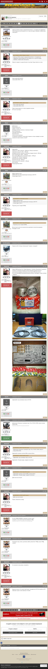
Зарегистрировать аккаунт (13, 632)
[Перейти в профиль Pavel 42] (6, 425)
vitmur (6, 75)
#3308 (45, 194)
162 (9, 23)
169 (26, 23)
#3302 (45, 51)
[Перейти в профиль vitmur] (6, 81)
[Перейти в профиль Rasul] (6, 176)
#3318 (45, 538)
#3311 (45, 266)
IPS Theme (22, 653)
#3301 (45, 26)
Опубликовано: (17, 26)
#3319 (45, 562)
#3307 (45, 170)
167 (21, 23)
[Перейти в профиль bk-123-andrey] (6, 248)
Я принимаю (44, 665)
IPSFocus (26, 653)
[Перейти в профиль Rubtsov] (6, 32)
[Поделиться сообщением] (43, 266)
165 (16, 23)
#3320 (45, 586)
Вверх (44, 48)
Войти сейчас (35, 632)
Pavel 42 (6, 420)
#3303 (45, 75)
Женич (6, 123)
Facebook (24, 657)
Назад (4, 23)
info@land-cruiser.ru (28, 658)
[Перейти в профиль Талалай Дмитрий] (6, 521)
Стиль (16, 654)
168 (23, 23)
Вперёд (34, 23)
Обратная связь (33, 654)
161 (7, 23)
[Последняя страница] (37, 23)
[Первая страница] (2, 23)
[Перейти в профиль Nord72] (6, 402)
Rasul (6, 170)
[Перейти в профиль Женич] (6, 128)
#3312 (45, 396)
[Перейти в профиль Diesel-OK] (3, 18)
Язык (13, 654)
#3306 (45, 146)
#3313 (45, 420)
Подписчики (41, 16)
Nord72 (6, 396)
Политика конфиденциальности (24, 654)
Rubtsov (6, 26)
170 (28, 23)
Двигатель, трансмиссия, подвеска (24, 18)
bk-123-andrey (6, 243)
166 (19, 23)
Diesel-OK (10, 18)
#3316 (45, 491)
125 (45, 16)
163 (11, 23)
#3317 (45, 515)
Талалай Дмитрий (6, 515)
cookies (20, 666)
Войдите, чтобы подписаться (7, 15)
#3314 (45, 443)
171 (31, 23)
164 (14, 23)
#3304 (45, 98)
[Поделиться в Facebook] (1, 643)
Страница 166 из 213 (42, 23)
